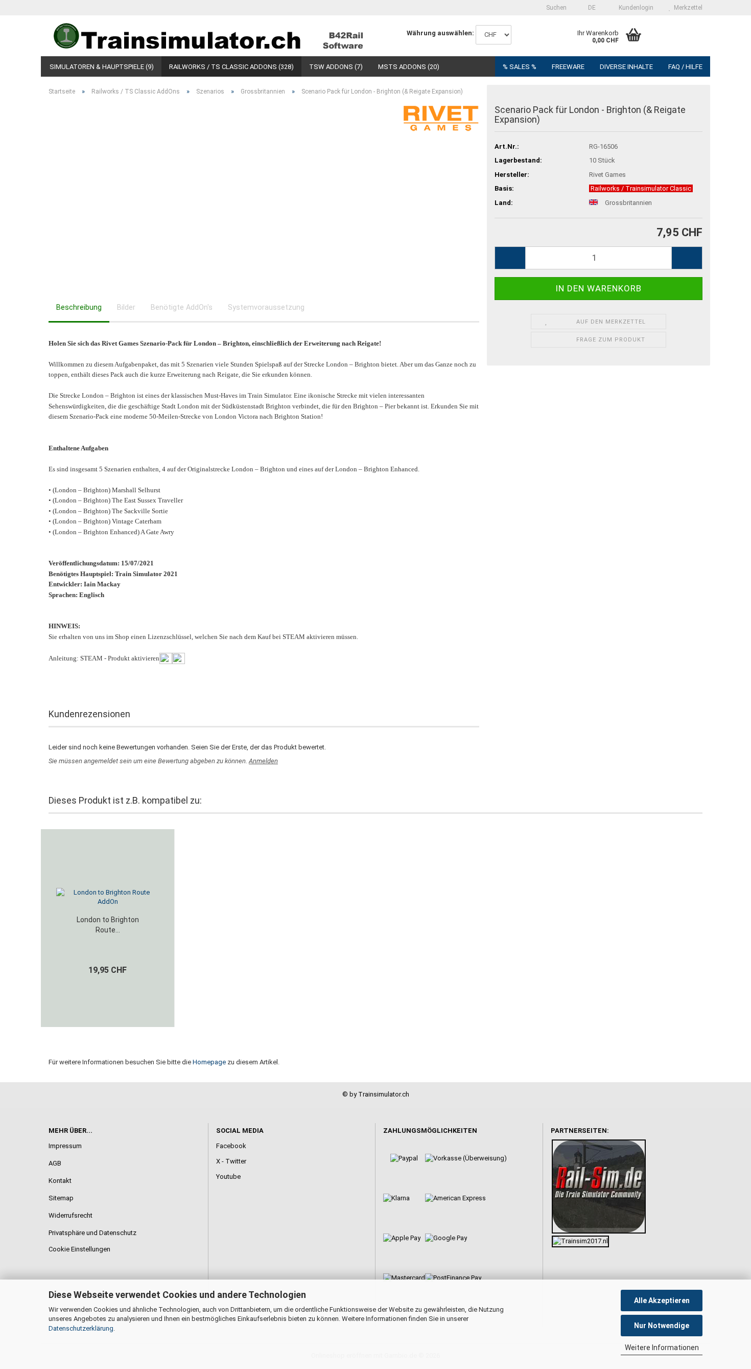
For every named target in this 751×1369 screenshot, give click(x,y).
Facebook (231, 1146)
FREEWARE (568, 67)
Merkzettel (686, 7)
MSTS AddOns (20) (408, 67)
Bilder (126, 307)
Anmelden (263, 761)
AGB (55, 1163)
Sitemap (61, 1198)
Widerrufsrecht (70, 1215)
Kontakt (60, 1180)
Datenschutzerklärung (81, 1328)
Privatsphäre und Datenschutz (92, 1233)
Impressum (65, 1146)
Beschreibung (79, 307)
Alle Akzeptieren (662, 1300)
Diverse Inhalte (626, 67)
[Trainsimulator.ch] (208, 35)
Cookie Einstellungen (79, 1249)
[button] (588, 7)
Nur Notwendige (661, 1325)
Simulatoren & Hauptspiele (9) (102, 67)
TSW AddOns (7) (336, 67)
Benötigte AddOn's (182, 307)
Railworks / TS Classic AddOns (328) (231, 67)
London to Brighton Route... (108, 925)
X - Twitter (231, 1161)
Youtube (228, 1176)
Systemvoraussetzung (266, 307)
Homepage (209, 1062)
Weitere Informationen (662, 1347)
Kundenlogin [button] (634, 7)
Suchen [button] (556, 7)
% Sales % (519, 67)
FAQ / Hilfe (685, 67)
